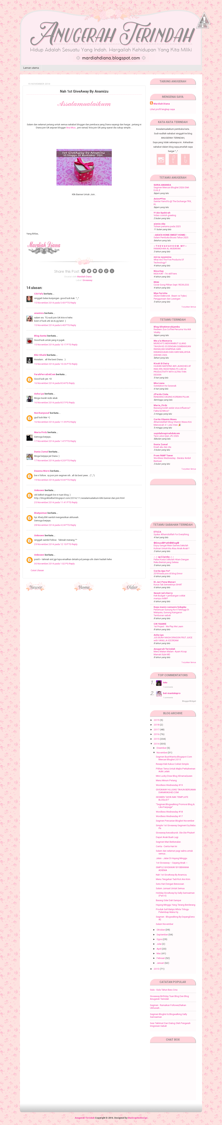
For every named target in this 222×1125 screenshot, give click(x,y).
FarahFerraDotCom (45, 374)
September (162, 934)
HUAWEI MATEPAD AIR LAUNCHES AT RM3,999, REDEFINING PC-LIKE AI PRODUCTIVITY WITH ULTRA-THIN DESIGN (172, 370)
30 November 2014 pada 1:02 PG (51, 563)
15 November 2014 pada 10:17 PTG (53, 344)
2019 (157, 720)
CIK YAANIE (160, 623)
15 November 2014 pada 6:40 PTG (52, 325)
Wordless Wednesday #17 (169, 816)
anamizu (39, 313)
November (162, 752)
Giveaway (87, 280)
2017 (157, 729)
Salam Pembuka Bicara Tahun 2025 (171, 237)
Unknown (39, 490)
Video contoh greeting (165, 215)
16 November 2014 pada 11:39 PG (52, 421)
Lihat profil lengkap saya (162, 109)
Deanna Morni (42, 470)
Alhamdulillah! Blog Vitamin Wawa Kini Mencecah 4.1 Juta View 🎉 (173, 423)
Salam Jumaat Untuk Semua (170, 888)
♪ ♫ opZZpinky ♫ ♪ (164, 556)
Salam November (164, 924)
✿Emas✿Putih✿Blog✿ (166, 542)
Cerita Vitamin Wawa (165, 419)
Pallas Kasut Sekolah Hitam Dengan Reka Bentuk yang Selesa (171, 561)
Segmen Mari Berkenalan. (168, 841)
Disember (162, 747)
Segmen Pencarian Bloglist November (175, 820)
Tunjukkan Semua (189, 307)
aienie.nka (159, 223)
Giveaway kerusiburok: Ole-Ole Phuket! (175, 832)
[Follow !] (202, 38)
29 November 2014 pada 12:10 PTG (53, 544)
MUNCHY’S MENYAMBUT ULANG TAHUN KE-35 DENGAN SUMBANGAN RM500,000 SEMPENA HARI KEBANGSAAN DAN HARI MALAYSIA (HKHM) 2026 (172, 349)
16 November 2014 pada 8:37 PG (51, 402)
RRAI (156, 282)
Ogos (160, 939)
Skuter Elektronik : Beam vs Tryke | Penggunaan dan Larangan (170, 297)
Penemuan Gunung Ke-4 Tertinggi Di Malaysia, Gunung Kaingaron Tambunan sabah (171, 612)
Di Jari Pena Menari (165, 581)
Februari (161, 958)
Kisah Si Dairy (161, 363)
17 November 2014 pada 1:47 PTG (52, 441)
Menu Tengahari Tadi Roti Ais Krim (173, 879)
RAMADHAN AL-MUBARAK (167, 248)
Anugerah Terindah (164, 648)
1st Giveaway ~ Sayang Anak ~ (171, 862)
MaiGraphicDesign (137, 1118)
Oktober (161, 929)
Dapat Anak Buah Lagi (167, 837)
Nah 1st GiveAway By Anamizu (171, 874)
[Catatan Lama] (132, 590)
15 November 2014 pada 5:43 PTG (52, 302)
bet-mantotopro (171, 693)
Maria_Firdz (160, 405)
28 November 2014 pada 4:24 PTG (52, 525)
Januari (161, 962)
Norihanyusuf (41, 412)
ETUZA (157, 531)
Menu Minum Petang (166, 780)
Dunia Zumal (41, 451)
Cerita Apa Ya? (162, 570)
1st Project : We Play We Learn (168, 626)
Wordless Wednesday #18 (169, 811)
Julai (159, 943)
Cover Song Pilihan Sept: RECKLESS (171, 284)
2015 (157, 738)
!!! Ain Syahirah (162, 212)
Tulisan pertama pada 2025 (167, 226)
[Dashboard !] (204, 34)
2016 (157, 734)
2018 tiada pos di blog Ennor (168, 573)
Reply (73, 302)
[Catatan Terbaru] (36, 590)
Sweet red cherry (163, 593)
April (159, 948)
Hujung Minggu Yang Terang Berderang (175, 904)
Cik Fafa (38, 293)
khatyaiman (40, 512)
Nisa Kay (159, 271)
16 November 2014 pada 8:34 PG (51, 383)
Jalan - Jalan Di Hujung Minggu (171, 858)
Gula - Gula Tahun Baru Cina (163, 989)
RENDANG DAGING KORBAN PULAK (171, 397)
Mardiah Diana (161, 103)
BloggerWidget (189, 701)
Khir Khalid (40, 354)
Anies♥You (160, 198)
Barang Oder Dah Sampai (168, 900)
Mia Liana (159, 383)
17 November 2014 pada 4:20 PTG (52, 460)
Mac (159, 953)
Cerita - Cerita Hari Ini (166, 846)
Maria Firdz (40, 432)
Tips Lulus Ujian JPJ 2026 (166, 436)
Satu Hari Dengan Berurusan (170, 883)
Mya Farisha (160, 293)
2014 (157, 743)
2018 (157, 724)
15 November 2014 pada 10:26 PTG (53, 363)
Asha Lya (39, 393)
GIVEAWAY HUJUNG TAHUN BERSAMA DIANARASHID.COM (176, 791)
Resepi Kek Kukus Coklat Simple (172, 764)
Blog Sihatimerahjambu (167, 326)
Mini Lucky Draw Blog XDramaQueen (174, 775)
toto (165, 682)
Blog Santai (40, 335)
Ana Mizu (71, 127)
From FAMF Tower (163, 455)
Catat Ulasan (37, 570)
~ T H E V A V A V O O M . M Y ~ (170, 245)
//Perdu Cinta (161, 394)
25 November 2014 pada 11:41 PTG (53, 502)
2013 (157, 968)
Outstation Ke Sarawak (165, 385)
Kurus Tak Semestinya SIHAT (168, 584)
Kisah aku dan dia (162, 447)
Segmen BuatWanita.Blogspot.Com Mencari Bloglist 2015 (174, 758)
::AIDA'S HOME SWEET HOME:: (170, 234)
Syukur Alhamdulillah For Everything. (171, 534)
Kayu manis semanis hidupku (170, 607)
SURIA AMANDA (162, 184)
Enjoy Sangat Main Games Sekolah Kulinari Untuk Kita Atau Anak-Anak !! (171, 547)
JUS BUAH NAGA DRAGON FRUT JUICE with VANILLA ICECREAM (173, 639)
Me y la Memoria (163, 340)
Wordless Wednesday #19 (169, 785)
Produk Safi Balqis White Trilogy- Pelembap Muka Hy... (172, 910)
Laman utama (31, 67)
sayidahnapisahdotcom (167, 433)
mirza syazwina (162, 257)
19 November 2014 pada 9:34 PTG (52, 479)
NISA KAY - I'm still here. (165, 273)
